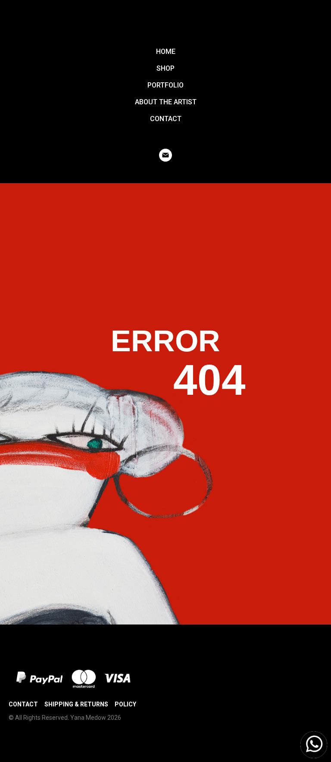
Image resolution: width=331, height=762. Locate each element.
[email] (165, 155)
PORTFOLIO (165, 85)
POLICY (125, 704)
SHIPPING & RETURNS (76, 704)
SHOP (165, 68)
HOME (165, 51)
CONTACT (165, 119)
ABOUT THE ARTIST (166, 102)
